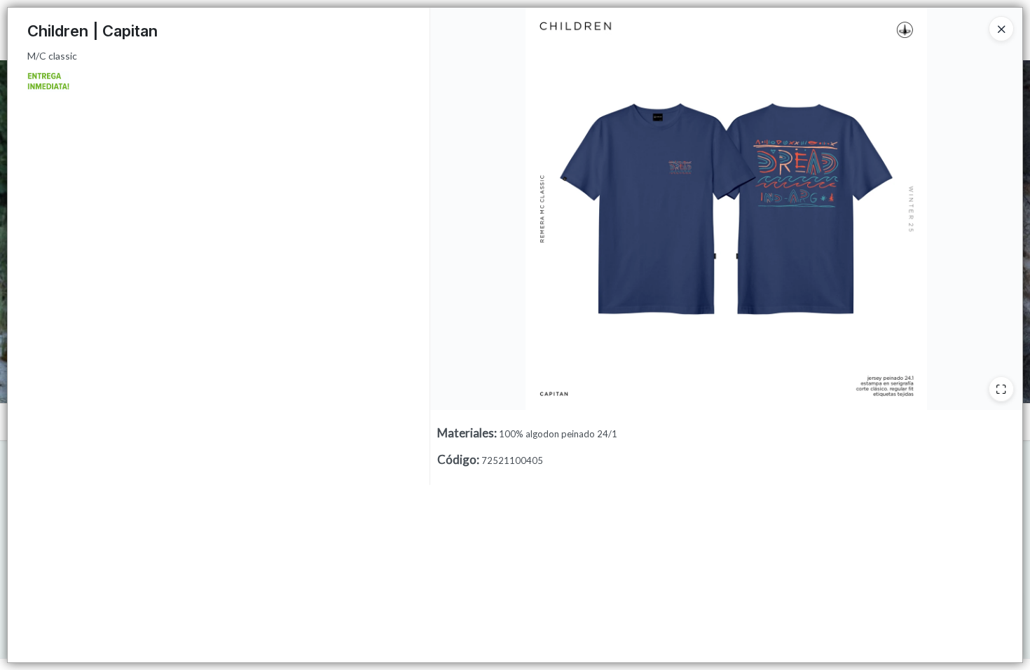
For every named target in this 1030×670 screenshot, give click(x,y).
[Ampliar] (1001, 389)
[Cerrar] (1001, 28)
